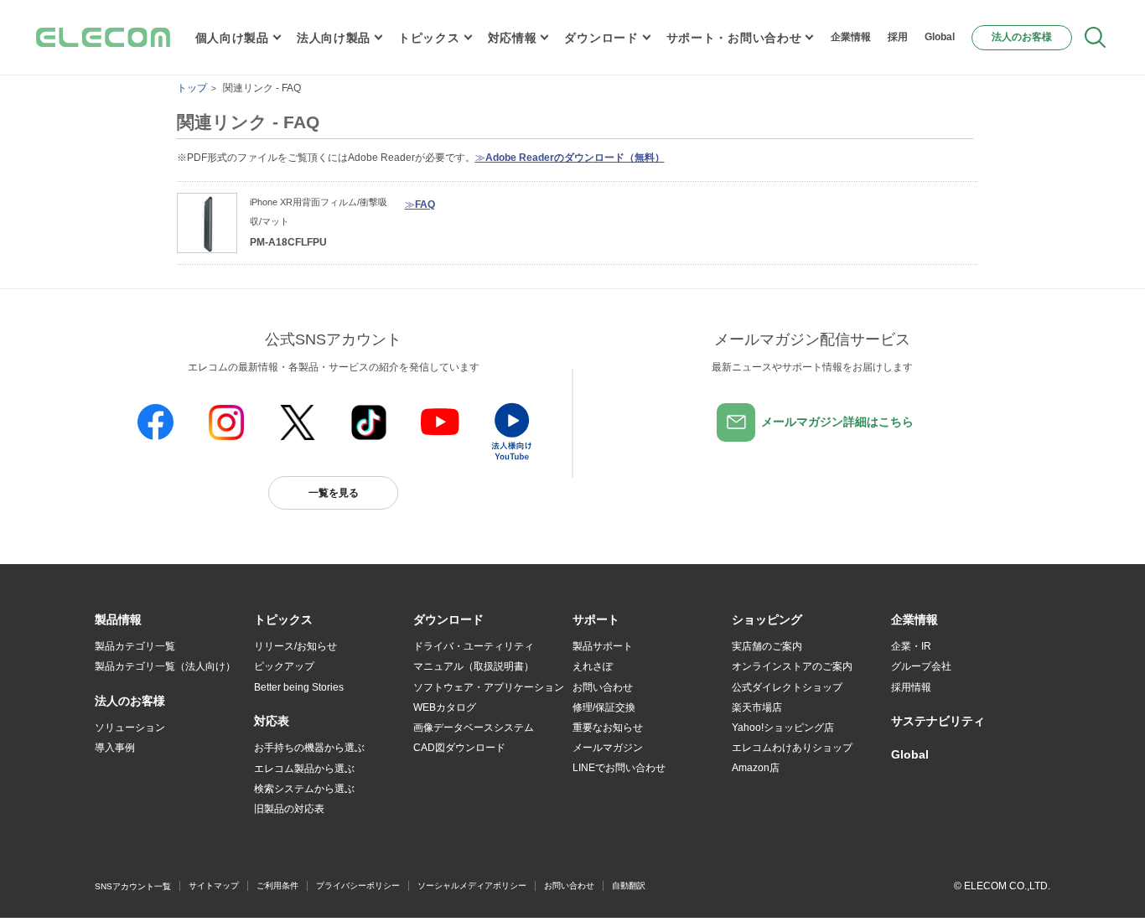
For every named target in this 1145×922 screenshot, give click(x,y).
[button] (283, 620)
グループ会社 (921, 666)
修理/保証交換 (603, 707)
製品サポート (602, 646)
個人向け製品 (232, 37)
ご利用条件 (277, 885)
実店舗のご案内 (767, 646)
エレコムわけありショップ (792, 748)
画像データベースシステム (473, 727)
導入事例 (115, 748)
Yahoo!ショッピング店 (783, 727)
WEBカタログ (444, 707)
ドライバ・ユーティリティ (473, 646)
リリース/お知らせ (295, 646)
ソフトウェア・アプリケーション (488, 687)
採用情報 (911, 687)
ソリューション (130, 727)
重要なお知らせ (607, 727)
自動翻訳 (628, 885)
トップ (192, 88)
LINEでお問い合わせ (619, 768)
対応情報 (512, 37)
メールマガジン (607, 748)
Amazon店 (756, 768)
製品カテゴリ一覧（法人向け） (165, 666)
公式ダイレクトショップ (787, 687)
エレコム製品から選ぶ (304, 768)
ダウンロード (601, 37)
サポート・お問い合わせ (734, 37)
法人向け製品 (333, 37)
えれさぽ (592, 666)
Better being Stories (299, 687)
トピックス (429, 37)
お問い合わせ (602, 687)
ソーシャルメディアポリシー (471, 885)
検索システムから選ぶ (304, 789)
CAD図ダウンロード (459, 748)
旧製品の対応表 (289, 809)
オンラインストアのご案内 (792, 666)
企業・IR (911, 646)
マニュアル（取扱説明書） (473, 666)
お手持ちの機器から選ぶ (309, 748)
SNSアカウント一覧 (133, 886)
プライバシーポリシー (358, 885)
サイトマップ (214, 885)
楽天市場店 (757, 707)
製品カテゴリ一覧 (135, 646)
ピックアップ (284, 666)
